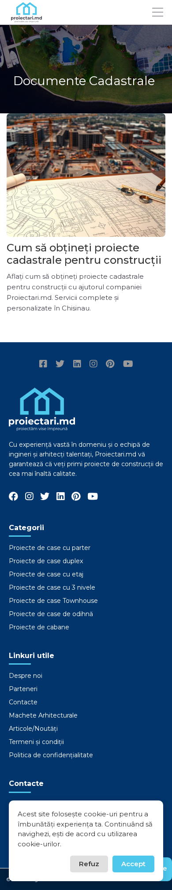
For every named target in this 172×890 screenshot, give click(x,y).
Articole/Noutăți (33, 729)
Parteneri (23, 689)
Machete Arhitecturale (43, 715)
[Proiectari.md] (26, 18)
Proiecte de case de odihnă (51, 614)
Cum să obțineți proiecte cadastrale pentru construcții (84, 253)
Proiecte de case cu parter (49, 548)
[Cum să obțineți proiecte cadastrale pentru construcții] (86, 175)
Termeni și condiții (36, 742)
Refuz (89, 864)
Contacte (23, 702)
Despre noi (25, 676)
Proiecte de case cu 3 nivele (52, 587)
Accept (133, 864)
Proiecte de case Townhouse (53, 601)
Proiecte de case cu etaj (46, 574)
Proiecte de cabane (39, 627)
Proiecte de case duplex (46, 561)
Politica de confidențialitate (51, 755)
